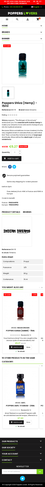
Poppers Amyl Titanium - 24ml (20, 405)
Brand (21, 110)
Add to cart (11, 158)
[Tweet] (14, 167)
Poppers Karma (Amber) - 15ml (20, 330)
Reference (6, 110)
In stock (5, 253)
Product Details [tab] (11, 212)
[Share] (10, 167)
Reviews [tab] (27, 212)
